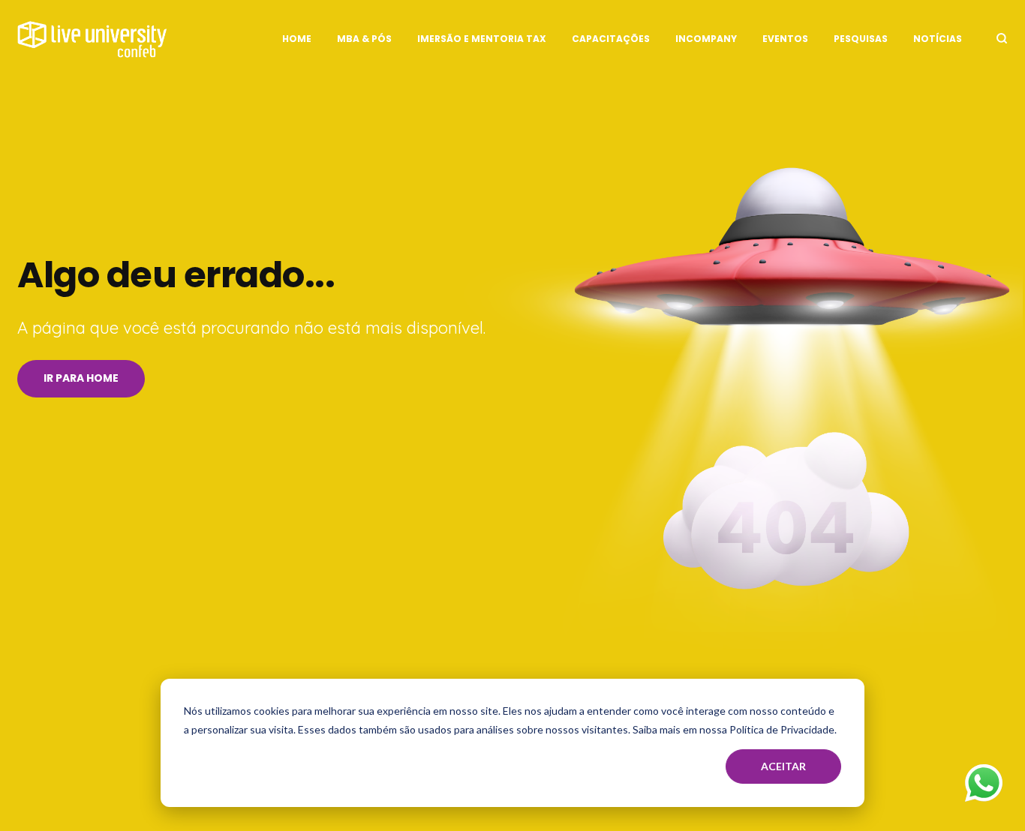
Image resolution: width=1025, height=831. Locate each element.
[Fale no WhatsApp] (983, 786)
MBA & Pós (364, 38)
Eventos (785, 38)
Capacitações (611, 38)
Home (296, 38)
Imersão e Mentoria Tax (481, 38)
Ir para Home (81, 378)
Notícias (937, 38)
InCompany (706, 38)
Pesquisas (861, 38)
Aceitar (783, 766)
